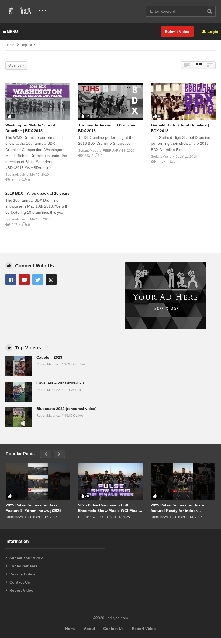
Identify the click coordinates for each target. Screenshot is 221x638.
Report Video (21, 590)
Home (9, 45)
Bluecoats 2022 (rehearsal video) (66, 408)
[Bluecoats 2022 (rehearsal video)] (18, 417)
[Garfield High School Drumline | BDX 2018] (183, 101)
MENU (12, 31)
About (89, 628)
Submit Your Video (26, 558)
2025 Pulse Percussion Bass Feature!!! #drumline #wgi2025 (33, 508)
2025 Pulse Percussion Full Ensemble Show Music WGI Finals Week (109, 508)
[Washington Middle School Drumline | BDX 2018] (37, 101)
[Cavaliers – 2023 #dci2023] (18, 392)
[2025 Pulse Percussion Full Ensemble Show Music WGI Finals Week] (110, 481)
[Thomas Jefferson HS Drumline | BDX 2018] (110, 101)
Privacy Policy (22, 574)
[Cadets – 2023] (18, 366)
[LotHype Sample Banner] (165, 328)
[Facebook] (10, 279)
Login (212, 31)
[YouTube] (24, 279)
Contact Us (19, 582)
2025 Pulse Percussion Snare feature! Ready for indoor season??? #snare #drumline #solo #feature (177, 508)
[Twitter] (37, 279)
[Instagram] (51, 279)
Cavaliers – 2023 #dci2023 (60, 383)
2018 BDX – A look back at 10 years (37, 193)
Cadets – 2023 (49, 357)
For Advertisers (23, 566)
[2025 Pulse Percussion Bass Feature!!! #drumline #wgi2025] (38, 481)
